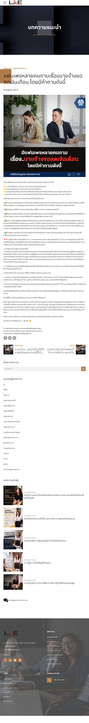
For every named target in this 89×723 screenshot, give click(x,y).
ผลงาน (5, 459)
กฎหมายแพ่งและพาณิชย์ (11, 421)
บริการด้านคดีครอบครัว (54, 650)
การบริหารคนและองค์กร (11, 432)
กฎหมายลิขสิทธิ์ (8, 411)
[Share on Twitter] (10, 338)
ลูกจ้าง (5, 464)
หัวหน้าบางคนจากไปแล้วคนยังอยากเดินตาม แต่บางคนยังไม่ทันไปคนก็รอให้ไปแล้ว (54, 497)
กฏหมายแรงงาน (20, 68)
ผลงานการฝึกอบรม (9, 683)
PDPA (5, 390)
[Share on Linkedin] (14, 338)
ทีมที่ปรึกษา (6, 697)
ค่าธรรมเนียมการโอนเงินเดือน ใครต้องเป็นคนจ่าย (45, 540)
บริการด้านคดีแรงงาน (53, 646)
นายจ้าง (6, 453)
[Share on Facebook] (5, 338)
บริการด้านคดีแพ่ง (52, 637)
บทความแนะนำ (7, 679)
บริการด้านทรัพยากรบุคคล (55, 655)
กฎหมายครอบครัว (9, 400)
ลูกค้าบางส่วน (7, 688)
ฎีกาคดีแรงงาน (8, 443)
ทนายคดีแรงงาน (9, 448)
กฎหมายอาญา (8, 416)
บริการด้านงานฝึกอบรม (54, 664)
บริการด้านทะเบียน (52, 659)
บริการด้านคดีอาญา (53, 641)
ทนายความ (6, 692)
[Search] (83, 369)
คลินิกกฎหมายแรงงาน (10, 437)
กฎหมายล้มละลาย (9, 406)
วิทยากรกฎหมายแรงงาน (11, 469)
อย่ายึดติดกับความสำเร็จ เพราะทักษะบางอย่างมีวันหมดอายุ (49, 518)
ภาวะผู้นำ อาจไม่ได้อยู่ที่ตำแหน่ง (37, 563)
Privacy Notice (8, 701)
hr (4, 384)
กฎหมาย (6, 68)
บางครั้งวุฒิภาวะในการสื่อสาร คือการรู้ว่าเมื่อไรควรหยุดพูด (49, 583)
